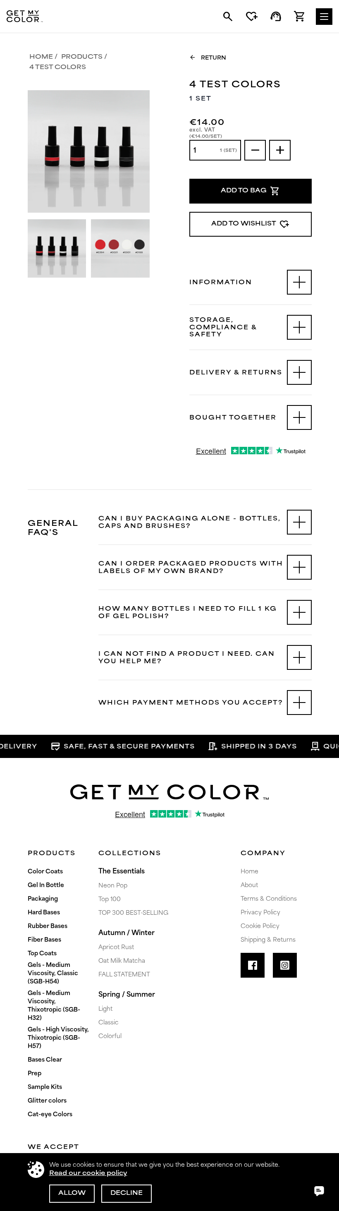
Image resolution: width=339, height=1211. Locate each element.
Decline (126, 1193)
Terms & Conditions (269, 899)
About (249, 885)
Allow (72, 1193)
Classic (108, 1023)
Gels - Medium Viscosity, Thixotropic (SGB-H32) (54, 1006)
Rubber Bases (47, 926)
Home (41, 57)
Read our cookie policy (88, 1173)
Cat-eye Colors (50, 1115)
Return (207, 57)
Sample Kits (45, 1087)
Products (82, 57)
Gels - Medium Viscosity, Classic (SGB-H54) (53, 973)
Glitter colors (47, 1101)
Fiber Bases (44, 940)
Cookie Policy (260, 926)
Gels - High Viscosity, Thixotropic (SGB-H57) (58, 1038)
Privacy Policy (260, 913)
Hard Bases (44, 913)
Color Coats (45, 872)
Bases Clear (45, 1060)
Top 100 (109, 900)
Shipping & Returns (268, 940)
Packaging (43, 899)
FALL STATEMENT (124, 975)
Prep (34, 1074)
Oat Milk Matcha (121, 961)
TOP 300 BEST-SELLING (133, 913)
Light (105, 1009)
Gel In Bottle (46, 885)
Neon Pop (112, 886)
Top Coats (42, 954)
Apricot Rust (116, 948)
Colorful (110, 1037)
